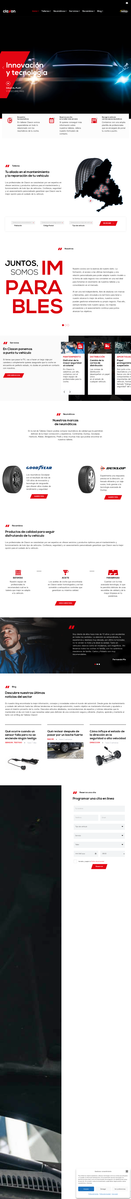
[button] (127, 1171)
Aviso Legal (115, 1194)
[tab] (63, 325)
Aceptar (86, 1189)
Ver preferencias (120, 1189)
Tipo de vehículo (78, 226)
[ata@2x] (113, 468)
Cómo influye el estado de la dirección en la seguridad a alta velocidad (108, 735)
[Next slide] (69, 392)
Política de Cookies (93, 1194)
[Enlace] (127, 3)
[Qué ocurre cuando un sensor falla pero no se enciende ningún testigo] (23, 747)
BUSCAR (107, 223)
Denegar (103, 1189)
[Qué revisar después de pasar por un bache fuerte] (65, 744)
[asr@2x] (39, 468)
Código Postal (48, 226)
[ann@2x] (9, 11)
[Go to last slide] (64, 392)
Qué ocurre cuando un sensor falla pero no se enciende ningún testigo (21, 735)
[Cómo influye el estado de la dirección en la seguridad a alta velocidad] (108, 747)
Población (18, 226)
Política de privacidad (105, 1194)
